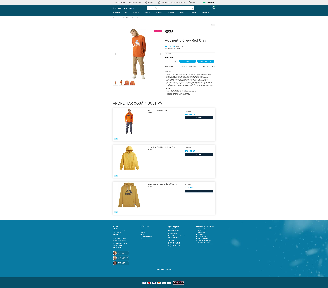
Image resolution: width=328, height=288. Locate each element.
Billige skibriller (202, 229)
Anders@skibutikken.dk (119, 240)
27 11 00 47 (123, 258)
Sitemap (143, 239)
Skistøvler (136, 12)
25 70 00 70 (123, 263)
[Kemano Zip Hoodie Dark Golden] (129, 198)
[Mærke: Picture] (169, 33)
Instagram (168, 269)
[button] (212, 25)
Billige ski (200, 234)
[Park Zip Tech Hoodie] (129, 124)
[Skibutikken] (123, 8)
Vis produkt (199, 117)
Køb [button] (187, 61)
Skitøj (182, 12)
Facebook (161, 269)
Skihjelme (159, 12)
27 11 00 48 (123, 253)
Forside (143, 229)
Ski (126, 12)
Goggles (147, 12)
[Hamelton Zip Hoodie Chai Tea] (129, 161)
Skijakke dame (202, 231)
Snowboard (205, 12)
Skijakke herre (202, 232)
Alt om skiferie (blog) (204, 242)
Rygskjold (171, 12)
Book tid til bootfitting (204, 240)
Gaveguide (116, 12)
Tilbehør (193, 12)
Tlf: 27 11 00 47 (194, 2)
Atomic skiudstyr (203, 236)
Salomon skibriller (203, 238)
